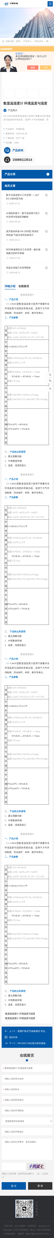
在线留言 (23, 286)
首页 (18, 41)
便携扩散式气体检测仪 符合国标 (34, 1031)
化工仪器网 (20, 1226)
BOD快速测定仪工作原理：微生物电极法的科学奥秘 (23, 251)
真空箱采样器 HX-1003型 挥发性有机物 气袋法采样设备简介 (22, 233)
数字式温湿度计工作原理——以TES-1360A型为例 (22, 197)
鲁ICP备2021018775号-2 (38, 1234)
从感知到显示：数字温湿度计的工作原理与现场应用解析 (23, 215)
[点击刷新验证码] (36, 1167)
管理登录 (32, 1226)
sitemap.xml (44, 1226)
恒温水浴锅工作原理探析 (18, 267)
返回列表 (13, 1037)
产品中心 (27, 41)
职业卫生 (39, 41)
